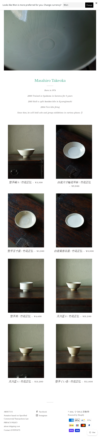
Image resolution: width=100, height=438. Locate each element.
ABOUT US (8, 412)
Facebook (43, 412)
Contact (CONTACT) (12, 430)
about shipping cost (12, 426)
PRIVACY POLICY (10, 422)
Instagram (43, 415)
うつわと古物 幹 (81, 412)
